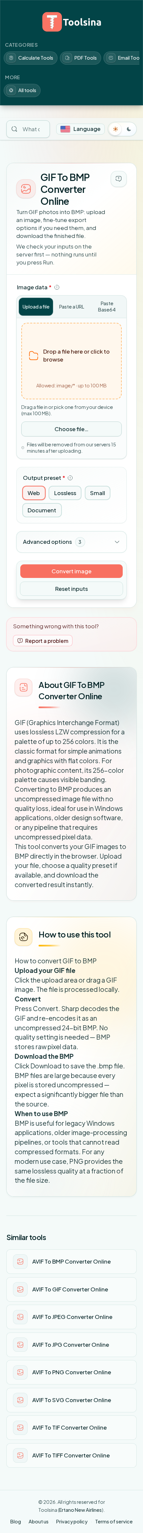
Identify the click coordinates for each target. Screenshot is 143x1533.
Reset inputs (71, 588)
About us (39, 1521)
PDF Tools (85, 58)
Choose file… (71, 429)
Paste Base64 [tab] (107, 306)
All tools (27, 90)
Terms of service (114, 1521)
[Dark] (129, 129)
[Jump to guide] (119, 179)
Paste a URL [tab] (71, 307)
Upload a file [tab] (36, 307)
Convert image (71, 571)
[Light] (116, 129)
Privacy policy (71, 1521)
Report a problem (46, 641)
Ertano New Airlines (80, 1510)
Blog (15, 1521)
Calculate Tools (35, 58)
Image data (34, 287)
